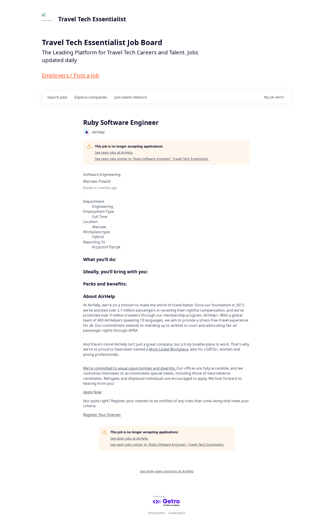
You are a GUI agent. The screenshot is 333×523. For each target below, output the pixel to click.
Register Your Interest (102, 414)
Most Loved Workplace (168, 349)
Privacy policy (156, 513)
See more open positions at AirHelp (166, 471)
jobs (57, 97)
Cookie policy (177, 513)
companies (91, 97)
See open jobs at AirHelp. (114, 152)
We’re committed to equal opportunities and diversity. (129, 368)
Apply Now (92, 392)
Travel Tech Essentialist (92, 19)
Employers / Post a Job (70, 75)
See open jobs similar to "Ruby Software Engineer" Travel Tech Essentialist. (152, 159)
